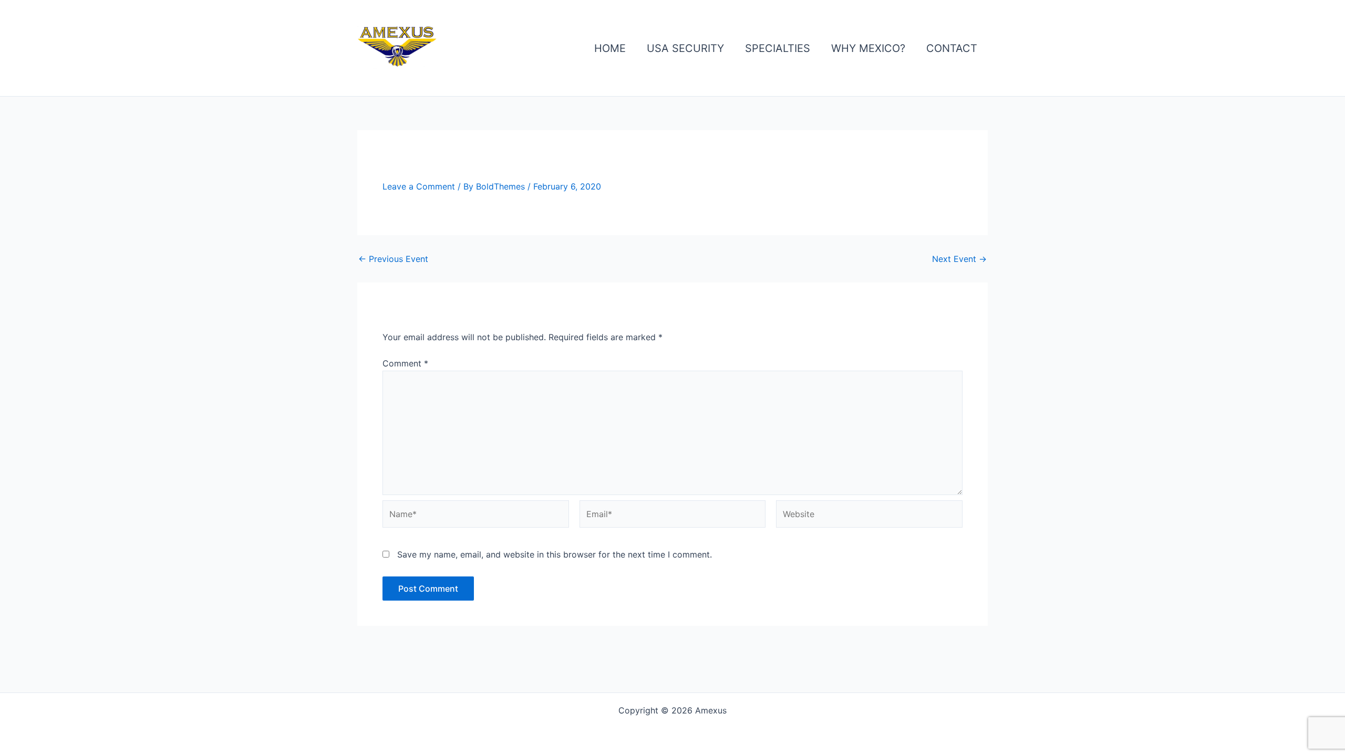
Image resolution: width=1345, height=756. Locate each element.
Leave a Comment (418, 186)
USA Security (685, 48)
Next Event (959, 259)
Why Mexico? (868, 48)
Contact (951, 48)
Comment (405, 363)
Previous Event (393, 259)
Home (610, 48)
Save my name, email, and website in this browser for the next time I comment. (554, 554)
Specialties (777, 48)
